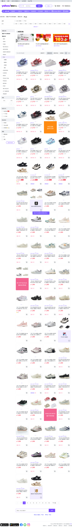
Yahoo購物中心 (9, 6)
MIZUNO (4, 83)
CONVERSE (5, 70)
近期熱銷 (61, 53)
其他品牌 (5, 93)
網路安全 (60, 525)
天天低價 (40, 11)
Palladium (5, 80)
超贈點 (66, 11)
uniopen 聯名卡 (57, 11)
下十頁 (54, 503)
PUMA (4, 44)
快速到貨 (33, 11)
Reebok (4, 54)
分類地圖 (70, 525)
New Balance (5, 46)
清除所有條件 (10, 142)
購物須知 (55, 525)
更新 (71, 524)
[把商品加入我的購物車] (26, 79)
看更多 (46, 11)
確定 (11, 104)
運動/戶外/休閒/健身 (6, 33)
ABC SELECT (6, 88)
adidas (4, 41)
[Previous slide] (17, 62)
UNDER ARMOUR (6, 52)
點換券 (13, 11)
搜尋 (52, 510)
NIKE (4, 39)
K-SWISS (5, 73)
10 (49, 503)
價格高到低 (56, 53)
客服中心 (45, 525)
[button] (17, 41)
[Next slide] (28, 62)
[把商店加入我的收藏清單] (41, 210)
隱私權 (65, 525)
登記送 (20, 11)
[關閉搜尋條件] (23, 6)
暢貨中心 (27, 11)
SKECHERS (5, 49)
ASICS (4, 75)
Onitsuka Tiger (6, 78)
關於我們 (50, 525)
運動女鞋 (4, 36)
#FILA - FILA (48, 514)
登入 (49, 6)
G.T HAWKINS (6, 91)
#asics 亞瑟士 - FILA (39, 514)
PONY (4, 86)
